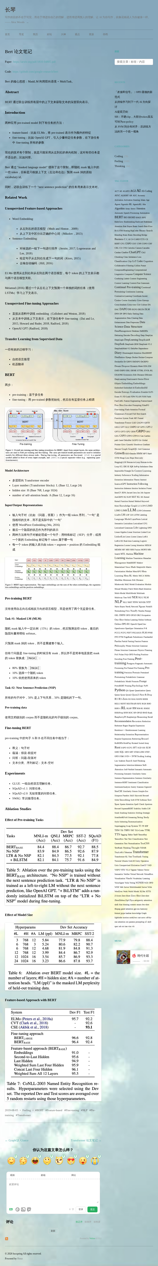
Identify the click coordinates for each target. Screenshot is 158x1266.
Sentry (133, 787)
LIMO (118, 510)
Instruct (143, 480)
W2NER (140, 882)
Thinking (120, 166)
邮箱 (43, 1175)
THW (117, 830)
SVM (134, 756)
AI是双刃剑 (121, 111)
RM (134, 708)
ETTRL (140, 370)
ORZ (139, 615)
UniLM (132, 861)
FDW (133, 396)
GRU (148, 431)
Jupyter (147, 493)
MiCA (141, 576)
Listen (133, 537)
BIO (126, 217)
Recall (150, 717)
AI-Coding (146, 191)
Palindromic (138, 637)
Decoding (135, 335)
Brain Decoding (134, 235)
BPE (144, 217)
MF (123, 549)
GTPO (129, 436)
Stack (117, 813)
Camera (138, 248)
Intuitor (135, 488)
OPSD (133, 615)
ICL (121, 466)
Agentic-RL (126, 204)
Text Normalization (132, 843)
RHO (149, 704)
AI (138, 190)
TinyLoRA (119, 852)
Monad (117, 589)
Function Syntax (121, 418)
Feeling (26, 1110)
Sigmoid (147, 787)
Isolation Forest (145, 488)
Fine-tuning (72, 1110)
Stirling (139, 813)
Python (120, 690)
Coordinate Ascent (140, 296)
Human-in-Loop (133, 462)
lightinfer (118, 917)
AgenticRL (137, 204)
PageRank (128, 637)
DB (129, 309)
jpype (123, 913)
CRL (117, 248)
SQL (122, 752)
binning (126, 904)
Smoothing (125, 800)
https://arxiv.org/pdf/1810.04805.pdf (34, 61)
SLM (148, 748)
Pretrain (136, 672)
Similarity (127, 791)
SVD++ (127, 756)
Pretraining (120, 677)
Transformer (24, 1115)
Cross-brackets (121, 305)
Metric (135, 576)
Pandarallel (148, 637)
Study (146, 817)
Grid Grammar (144, 449)
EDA (145, 366)
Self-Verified (129, 769)
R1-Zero (123, 698)
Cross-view (131, 305)
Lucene (127, 545)
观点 (77, 34)
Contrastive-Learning (123, 296)
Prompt (142, 681)
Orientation (138, 628)
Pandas (118, 641)
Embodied (119, 388)
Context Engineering (138, 278)
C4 (132, 239)
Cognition (148, 261)
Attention (140, 208)
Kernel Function (121, 501)
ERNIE (134, 370)
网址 (73, 1175)
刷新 (53, 1231)
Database (135, 331)
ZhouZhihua (120, 900)
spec (116, 926)
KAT (129, 497)
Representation (142, 734)
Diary (118, 352)
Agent (117, 204)
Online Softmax (144, 620)
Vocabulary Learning (141, 878)
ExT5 (151, 392)
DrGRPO (144, 362)
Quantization (140, 690)
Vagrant (133, 870)
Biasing (126, 231)
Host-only (139, 458)
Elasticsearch (132, 379)
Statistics (131, 813)
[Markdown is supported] (11, 1209)
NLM (146, 597)
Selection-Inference (134, 765)
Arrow (133, 209)
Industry (118, 475)
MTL (123, 554)
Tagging (124, 835)
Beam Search (138, 226)
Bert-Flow (148, 226)
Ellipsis (118, 383)
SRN (127, 752)
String (140, 817)
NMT (130, 602)
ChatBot (124, 252)
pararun (132, 922)
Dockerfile (119, 362)
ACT (117, 191)
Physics (141, 650)
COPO (145, 243)
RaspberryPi (120, 717)
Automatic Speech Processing (127, 213)
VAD (149, 865)
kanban (128, 913)
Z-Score (118, 896)
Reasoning (142, 717)
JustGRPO (119, 497)
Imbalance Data (146, 466)
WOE (117, 887)
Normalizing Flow (122, 611)
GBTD (147, 423)
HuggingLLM (120, 462)
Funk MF (133, 418)
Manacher (147, 558)
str (123, 926)
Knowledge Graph (128, 506)
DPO (125, 314)
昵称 (12, 1175)
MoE (127, 584)
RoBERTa (119, 743)
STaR (121, 756)
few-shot (145, 904)
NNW (135, 602)
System (134, 826)
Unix (117, 865)
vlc (133, 926)
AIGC (117, 195)
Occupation (146, 615)
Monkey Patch (127, 589)
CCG (142, 239)
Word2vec (119, 891)
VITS (123, 870)
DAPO (123, 309)
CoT (134, 261)
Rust (117, 747)
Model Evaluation (136, 584)
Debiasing (119, 335)
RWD (145, 713)
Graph (125, 449)
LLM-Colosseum (144, 510)
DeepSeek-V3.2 (145, 344)
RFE (139, 704)
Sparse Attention (127, 804)
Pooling (137, 654)
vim (129, 926)
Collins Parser (140, 265)
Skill (132, 795)
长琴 (10, 10)
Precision (128, 672)
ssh (120, 926)
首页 (7, 34)
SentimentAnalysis (122, 787)
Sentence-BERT (121, 782)
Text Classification (136, 839)
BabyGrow (119, 222)
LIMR (124, 510)
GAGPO (140, 423)
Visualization (120, 878)
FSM (144, 396)
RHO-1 (118, 708)
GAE (134, 423)
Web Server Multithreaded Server (133, 887)
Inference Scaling (130, 475)
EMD (117, 370)
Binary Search (146, 230)
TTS (117, 834)
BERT (40, 1110)
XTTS (148, 891)
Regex (125, 726)
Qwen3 (128, 695)
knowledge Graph (139, 913)
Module (148, 584)
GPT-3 (117, 431)
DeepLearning (131, 340)
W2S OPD (148, 883)
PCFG (123, 633)
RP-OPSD (138, 713)
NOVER (142, 602)
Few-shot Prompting (132, 405)
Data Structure (133, 326)
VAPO (117, 870)
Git (140, 440)
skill (149, 922)
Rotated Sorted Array (140, 743)
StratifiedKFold (121, 817)
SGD (139, 748)
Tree (130, 857)
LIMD (149, 506)
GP (138, 427)
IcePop (136, 466)
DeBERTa (144, 331)
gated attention (127, 909)
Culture (144, 305)
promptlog (140, 922)
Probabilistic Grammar (135, 677)
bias (120, 904)
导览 (21, 34)
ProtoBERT (119, 686)
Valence (140, 870)
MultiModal (131, 593)
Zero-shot (145, 896)
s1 (146, 922)
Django (128, 357)
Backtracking (129, 222)
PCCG (117, 633)
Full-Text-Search (139, 414)
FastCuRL (119, 401)
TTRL (147, 830)
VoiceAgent (119, 883)
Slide (117, 800)
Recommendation (123, 721)
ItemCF (118, 493)
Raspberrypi (132, 717)
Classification (121, 261)
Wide (150, 887)
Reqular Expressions (123, 739)
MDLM (148, 545)
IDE (125, 466)
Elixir (146, 379)
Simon (135, 791)
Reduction (146, 721)
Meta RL (128, 576)
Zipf (127, 900)
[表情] (17, 1209)
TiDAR (143, 848)
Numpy (148, 611)
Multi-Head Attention (142, 589)
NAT (129, 597)
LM (123, 515)
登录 (81, 1209)
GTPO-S (136, 436)
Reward (145, 739)
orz (127, 922)
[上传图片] (23, 1209)
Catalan (118, 252)
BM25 (138, 217)
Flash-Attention (131, 409)
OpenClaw (141, 624)
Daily (130, 314)
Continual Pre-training (128, 287)
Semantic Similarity (132, 774)
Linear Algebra (121, 532)
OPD (128, 615)
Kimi (117, 506)
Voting (132, 883)
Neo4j (127, 606)
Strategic (146, 813)
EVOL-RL (148, 370)
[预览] (29, 1209)
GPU (128, 431)
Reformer (118, 726)
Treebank (137, 857)
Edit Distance (138, 375)
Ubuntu (125, 861)
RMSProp (119, 713)
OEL (116, 615)
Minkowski (119, 584)
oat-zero (141, 917)
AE (120, 191)
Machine (129, 554)
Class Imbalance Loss (132, 257)
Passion (138, 641)
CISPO (128, 243)
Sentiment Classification (138, 782)
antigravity (138, 900)
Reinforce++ (120, 730)
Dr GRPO (128, 362)
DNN (117, 314)
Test (126, 839)
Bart (125, 226)
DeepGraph (119, 340)
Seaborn (122, 761)
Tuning (145, 857)
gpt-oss (137, 909)
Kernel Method (135, 501)
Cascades (146, 248)
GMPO (133, 427)
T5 (140, 826)
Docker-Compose (145, 357)
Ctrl (138, 305)
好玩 (49, 34)
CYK (125, 248)
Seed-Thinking (139, 761)
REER (145, 699)
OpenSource (119, 628)
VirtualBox (148, 874)
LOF (128, 515)
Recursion (137, 721)
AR (130, 195)
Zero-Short (126, 896)
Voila (127, 883)
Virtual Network (136, 874)
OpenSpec (129, 628)
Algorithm (120, 208)
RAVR (139, 699)
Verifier (127, 874)
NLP (84, 1110)
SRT (131, 752)
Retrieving (136, 739)
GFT (122, 427)
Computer (128, 274)
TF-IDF (145, 826)
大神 (63, 34)
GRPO (140, 431)
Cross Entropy (143, 300)
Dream (118, 366)
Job (142, 493)
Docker (135, 357)
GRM (133, 431)
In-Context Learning (141, 471)
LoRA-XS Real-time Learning (127, 541)
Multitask (141, 593)
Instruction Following (137, 484)
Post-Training (128, 659)
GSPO (122, 436)
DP (121, 314)
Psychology (137, 686)
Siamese (140, 787)
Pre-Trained (129, 668)
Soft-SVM (135, 800)
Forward (128, 414)
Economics (127, 375)
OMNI (122, 615)
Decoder (126, 335)
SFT (135, 748)
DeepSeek (119, 344)
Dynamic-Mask (136, 366)
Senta (143, 774)
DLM (147, 309)
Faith (149, 396)
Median (129, 571)
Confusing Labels (122, 278)
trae (126, 926)
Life (136, 527)
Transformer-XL (121, 857)
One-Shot (119, 620)
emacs (139, 904)
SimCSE (118, 791)
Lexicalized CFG (140, 523)
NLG (140, 597)
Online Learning (131, 620)
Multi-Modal (120, 593)
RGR (144, 704)
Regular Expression (137, 726)
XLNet (142, 891)
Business (119, 239)
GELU (117, 427)
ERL (128, 370)
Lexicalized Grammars (124, 528)
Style (117, 822)
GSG (117, 436)
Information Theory (132, 480)
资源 (91, 34)
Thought (135, 848)
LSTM (136, 515)
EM (149, 366)
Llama (139, 537)
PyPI (146, 686)
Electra (140, 379)
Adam (143, 200)
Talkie (130, 835)
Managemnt (120, 562)
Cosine (118, 300)
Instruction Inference (123, 488)
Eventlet (144, 392)
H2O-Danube (130, 453)
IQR (131, 466)
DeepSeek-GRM (131, 344)
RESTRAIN (132, 704)
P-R (145, 628)
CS (120, 248)
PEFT (129, 633)
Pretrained (145, 672)
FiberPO (145, 405)
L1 (139, 506)
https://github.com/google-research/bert (35, 71)
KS (142, 497)
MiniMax (118, 580)
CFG (122, 243)
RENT (123, 704)
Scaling (140, 756)
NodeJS (149, 606)
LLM (132, 510)
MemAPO (137, 571)
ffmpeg (117, 909)
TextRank (118, 848)
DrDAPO (136, 362)
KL (138, 497)
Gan (142, 436)
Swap (128, 826)
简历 (35, 34)
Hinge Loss (124, 458)
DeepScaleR (144, 340)
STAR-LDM (139, 752)
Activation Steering (132, 200)
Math (133, 567)
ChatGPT (135, 252)
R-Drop (148, 695)
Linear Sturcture (133, 532)
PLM (144, 633)
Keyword (145, 501)
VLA (128, 870)
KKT (134, 497)
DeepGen (149, 335)
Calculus (131, 248)
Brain (125, 235)
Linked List (146, 532)
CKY (134, 243)
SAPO (123, 748)
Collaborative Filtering (124, 265)
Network (134, 606)
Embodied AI (129, 388)
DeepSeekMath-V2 (122, 348)
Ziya (131, 900)
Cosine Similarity (129, 300)
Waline (92, 1238)
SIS (143, 748)
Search (129, 761)
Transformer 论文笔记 (86, 1140)
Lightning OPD (145, 528)
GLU (127, 427)
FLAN (138, 396)
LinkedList (120, 537)
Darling (136, 314)
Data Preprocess (132, 322)
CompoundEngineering (124, 270)
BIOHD (131, 217)
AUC (135, 195)
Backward (139, 222)
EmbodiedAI (141, 388)
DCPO (134, 309)
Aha (144, 204)
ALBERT (125, 195)
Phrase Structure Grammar (137, 646)
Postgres (131, 663)
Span (117, 804)
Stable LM (146, 808)
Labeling (143, 515)
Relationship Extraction (124, 734)
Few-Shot (119, 405)
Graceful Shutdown (134, 444)
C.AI (128, 239)
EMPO (122, 370)
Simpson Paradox (122, 795)
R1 (116, 698)
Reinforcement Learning (135, 730)
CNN (139, 243)
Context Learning (122, 283)
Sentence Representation (125, 778)
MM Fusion (135, 549)
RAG (133, 699)
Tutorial (118, 861)
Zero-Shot (136, 895)
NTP (148, 602)
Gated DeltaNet (125, 440)
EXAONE (119, 375)
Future (128, 423)
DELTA (141, 309)
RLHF (129, 708)
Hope (132, 458)
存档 (105, 34)
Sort (149, 800)
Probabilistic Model (123, 681)
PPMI (150, 633)
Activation (119, 200)
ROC (131, 713)
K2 (125, 497)
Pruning (128, 686)
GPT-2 (149, 427)
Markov (140, 563)
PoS (116, 654)
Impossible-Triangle (123, 471)
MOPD (144, 549)
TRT (132, 830)
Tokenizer (128, 852)
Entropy (126, 392)
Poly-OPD (128, 654)
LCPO (143, 506)
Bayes (129, 226)
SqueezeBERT (127, 808)
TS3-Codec (139, 830)
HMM (139, 453)
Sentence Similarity (143, 778)
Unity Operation (142, 861)
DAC (117, 309)
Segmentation (120, 765)
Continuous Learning (134, 292)
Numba (141, 611)
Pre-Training (139, 668)
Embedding (127, 383)
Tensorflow (119, 839)
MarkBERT (131, 563)
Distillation (120, 357)
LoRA (145, 537)
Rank (150, 713)
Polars (121, 654)
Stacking (123, 813)
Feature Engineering (132, 401)
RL (123, 708)
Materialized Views (122, 567)
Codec (140, 261)
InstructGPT (120, 484)
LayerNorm (136, 519)
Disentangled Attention (131, 353)
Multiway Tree (121, 597)
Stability (137, 808)
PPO (116, 637)
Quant (131, 690)
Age (147, 200)
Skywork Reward (142, 795)
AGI (133, 190)
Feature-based (54, 1110)
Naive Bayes (120, 606)
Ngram (142, 606)
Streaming (132, 817)
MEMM (118, 549)
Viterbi (129, 878)
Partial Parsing (128, 641)
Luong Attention (137, 545)
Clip (129, 261)
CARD (137, 239)
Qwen (122, 695)
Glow (123, 444)
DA (149, 305)
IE (128, 466)
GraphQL (132, 449)
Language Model (123, 519)
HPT (145, 453)
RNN (126, 713)
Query (148, 690)
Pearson (145, 641)
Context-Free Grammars (139, 283)
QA (127, 690)
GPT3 (123, 431)
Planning (148, 650)
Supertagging (120, 826)
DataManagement (123, 331)
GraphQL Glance (16, 1140)
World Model (133, 891)
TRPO (127, 830)
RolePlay (127, 743)
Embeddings (139, 383)
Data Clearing (132, 318)
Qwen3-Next (138, 695)
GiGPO (135, 440)
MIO (128, 549)
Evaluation (135, 392)
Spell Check (139, 804)
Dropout (126, 366)
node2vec (133, 917)
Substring (124, 822)
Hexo (20, 1258)
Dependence (143, 348)
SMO (117, 752)
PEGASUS (137, 633)
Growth (120, 453)
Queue (117, 695)
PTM (121, 637)
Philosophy (120, 646)
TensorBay (142, 835)
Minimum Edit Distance (133, 580)
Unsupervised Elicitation (129, 865)
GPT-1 (143, 427)
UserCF (143, 865)
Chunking (119, 257)
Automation (145, 213)
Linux (127, 537)
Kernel (146, 497)
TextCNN (145, 843)
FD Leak (126, 396)
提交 (92, 1209)
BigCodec (134, 231)
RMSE (147, 708)
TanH (135, 835)
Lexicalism (128, 523)
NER (135, 597)
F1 (121, 396)
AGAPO (126, 191)
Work (125, 891)
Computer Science (142, 274)
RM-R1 (140, 708)
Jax (138, 493)
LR (131, 515)
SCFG (129, 748)
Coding (119, 156)
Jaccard (129, 493)
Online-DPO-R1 (122, 624)
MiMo (147, 576)
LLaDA (118, 515)
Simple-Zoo (143, 791)
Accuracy (141, 195)
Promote (135, 681)
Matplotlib (140, 567)
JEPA (124, 493)
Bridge (144, 235)
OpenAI (133, 624)
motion (126, 917)
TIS (121, 830)
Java (135, 493)
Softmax (143, 800)
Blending (118, 235)
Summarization (135, 822)
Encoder (118, 392)
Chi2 (143, 252)
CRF (150, 243)
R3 (129, 699)
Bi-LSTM (119, 231)
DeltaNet (134, 348)
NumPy (134, 611)
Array (127, 209)
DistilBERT (147, 353)
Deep (143, 335)
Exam (117, 396)
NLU (125, 602)
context (133, 904)
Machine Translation (134, 558)
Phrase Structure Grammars (126, 650)
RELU (117, 704)
